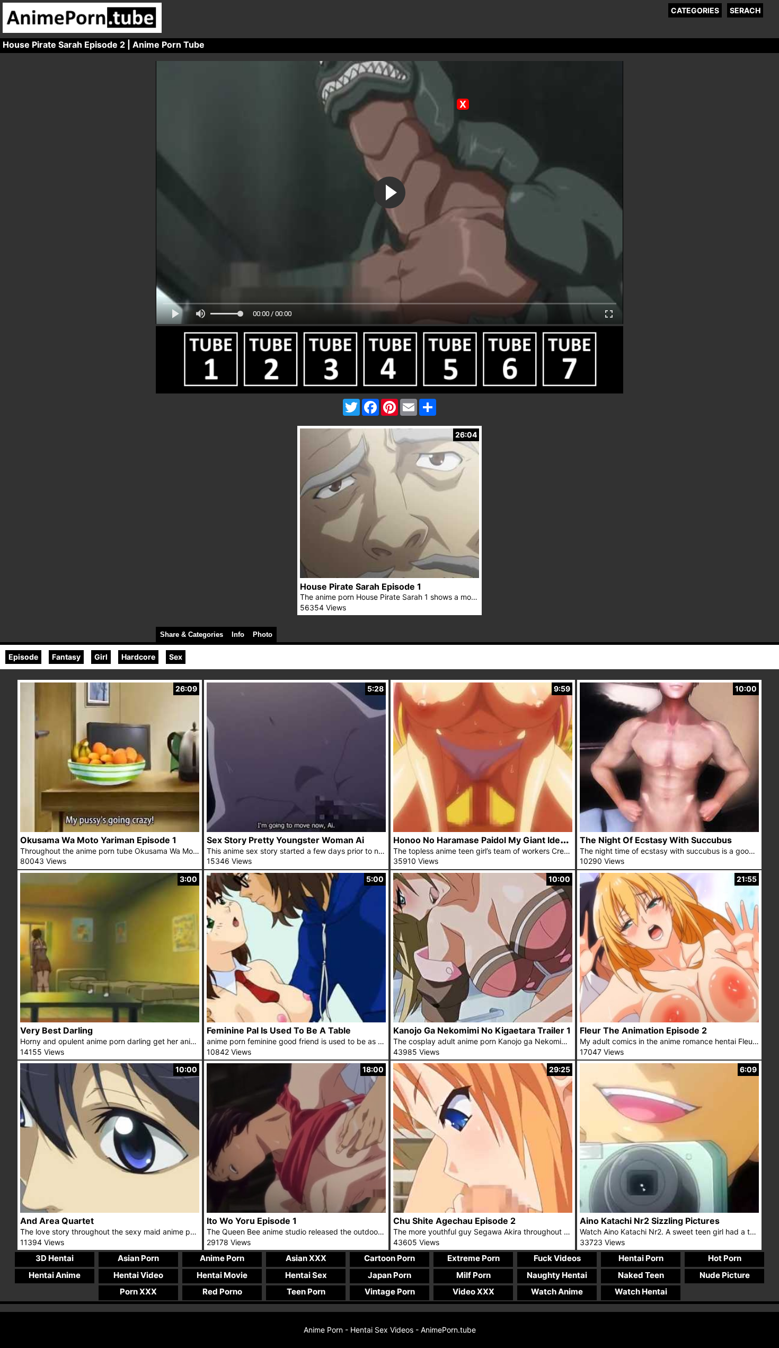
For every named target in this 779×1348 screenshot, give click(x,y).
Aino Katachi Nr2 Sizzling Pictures (650, 1220)
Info (238, 634)
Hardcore (138, 656)
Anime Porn (222, 1258)
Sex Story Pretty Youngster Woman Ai (285, 840)
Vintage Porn (390, 1291)
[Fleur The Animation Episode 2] (669, 1019)
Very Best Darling (56, 1030)
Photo (262, 634)
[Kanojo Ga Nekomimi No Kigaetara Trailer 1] (482, 1019)
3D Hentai (55, 1258)
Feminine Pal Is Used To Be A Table (279, 1030)
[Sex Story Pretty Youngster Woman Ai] (296, 829)
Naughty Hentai (557, 1275)
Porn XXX (138, 1291)
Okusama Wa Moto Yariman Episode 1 (98, 840)
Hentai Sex (306, 1275)
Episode (23, 656)
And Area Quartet (57, 1220)
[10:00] (109, 1209)
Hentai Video (138, 1275)
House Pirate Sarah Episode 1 (360, 586)
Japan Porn (389, 1275)
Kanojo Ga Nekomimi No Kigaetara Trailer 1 (482, 1030)
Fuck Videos (557, 1258)
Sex (175, 656)
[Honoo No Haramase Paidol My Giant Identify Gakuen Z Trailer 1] (482, 829)
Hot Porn (724, 1258)
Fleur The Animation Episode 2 (643, 1030)
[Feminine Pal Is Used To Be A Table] (296, 1019)
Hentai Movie (222, 1275)
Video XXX (473, 1291)
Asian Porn (138, 1258)
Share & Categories (191, 634)
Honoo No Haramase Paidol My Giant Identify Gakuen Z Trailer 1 (524, 840)
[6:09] (669, 1209)
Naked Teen (641, 1275)
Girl (101, 656)
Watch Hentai (641, 1291)
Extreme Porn (473, 1258)
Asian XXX (306, 1258)
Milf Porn (473, 1275)
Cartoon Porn (389, 1258)
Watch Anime (557, 1291)
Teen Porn (306, 1291)
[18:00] (296, 1209)
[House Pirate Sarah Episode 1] (389, 575)
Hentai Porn (640, 1258)
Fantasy (66, 656)
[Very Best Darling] (109, 1019)
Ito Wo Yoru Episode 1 (252, 1220)
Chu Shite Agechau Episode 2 (454, 1220)
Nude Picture (725, 1275)
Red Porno (222, 1291)
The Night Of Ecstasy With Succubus (656, 840)
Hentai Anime (55, 1275)
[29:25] (482, 1209)
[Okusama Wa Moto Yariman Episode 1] (109, 829)
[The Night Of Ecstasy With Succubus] (669, 829)
